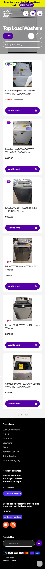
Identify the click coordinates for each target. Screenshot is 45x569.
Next (26, 414)
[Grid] (31, 36)
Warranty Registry (11, 460)
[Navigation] (39, 13)
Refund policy (9, 456)
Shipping (7, 434)
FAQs (5, 447)
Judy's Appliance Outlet (7, 13)
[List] (39, 36)
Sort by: (8, 44)
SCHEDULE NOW (26, 5)
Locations (7, 443)
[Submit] (39, 543)
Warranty (7, 438)
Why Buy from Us (11, 429)
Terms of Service (11, 451)
